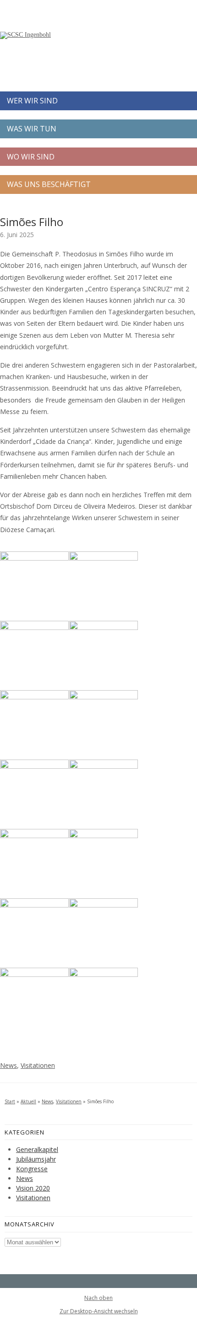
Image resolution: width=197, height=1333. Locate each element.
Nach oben (98, 1298)
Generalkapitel (37, 1149)
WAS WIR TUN (31, 129)
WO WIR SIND (31, 157)
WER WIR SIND (32, 101)
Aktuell (28, 1101)
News (8, 1065)
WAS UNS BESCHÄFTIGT (49, 184)
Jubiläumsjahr (36, 1159)
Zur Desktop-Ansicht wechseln (99, 1311)
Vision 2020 (33, 1188)
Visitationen (38, 1065)
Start (10, 1101)
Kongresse (32, 1168)
